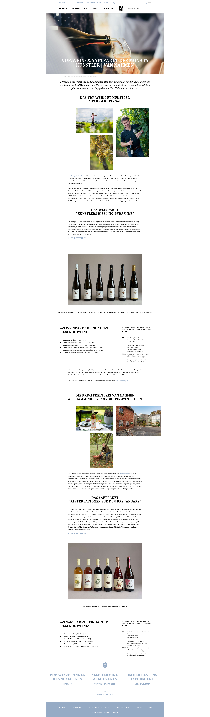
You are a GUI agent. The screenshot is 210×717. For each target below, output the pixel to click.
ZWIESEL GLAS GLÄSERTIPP (86, 312)
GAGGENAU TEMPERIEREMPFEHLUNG (139, 312)
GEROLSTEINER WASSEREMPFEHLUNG (111, 312)
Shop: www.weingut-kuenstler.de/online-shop (134, 348)
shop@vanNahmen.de (133, 645)
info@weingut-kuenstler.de (135, 351)
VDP (65, 76)
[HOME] (121, 9)
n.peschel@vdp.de (122, 381)
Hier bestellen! (77, 238)
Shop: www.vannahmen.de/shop (137, 643)
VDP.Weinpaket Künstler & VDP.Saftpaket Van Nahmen (82, 76)
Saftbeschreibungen (91, 606)
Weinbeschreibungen (66, 312)
